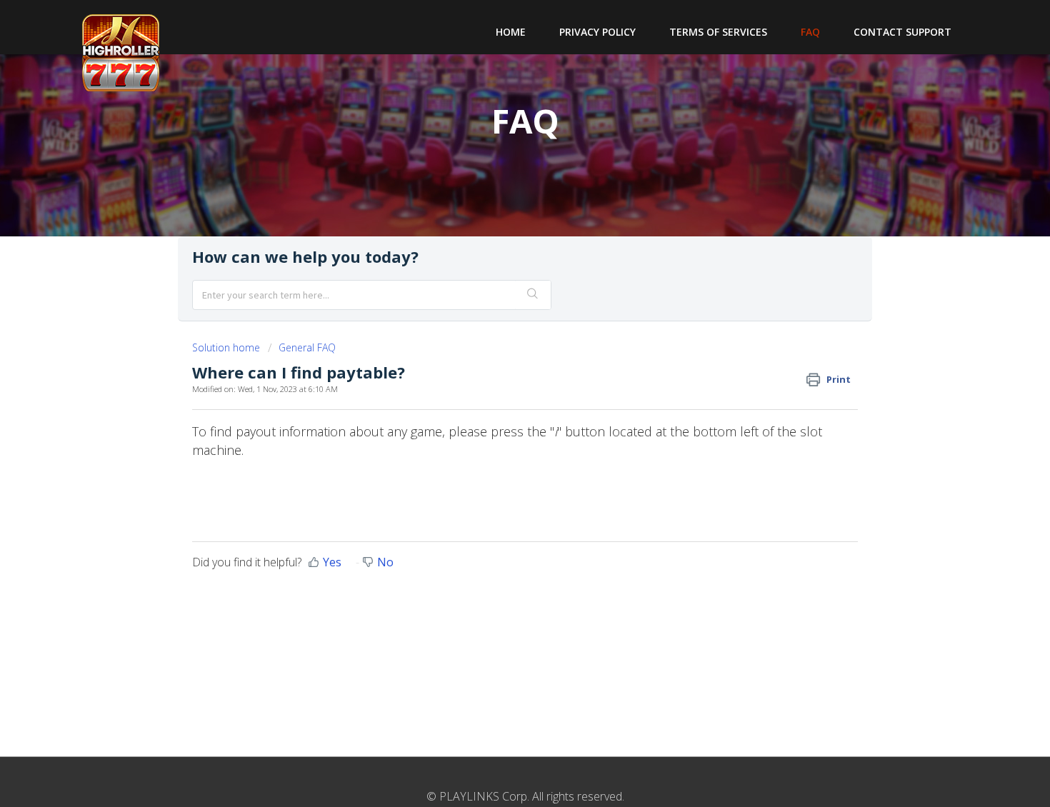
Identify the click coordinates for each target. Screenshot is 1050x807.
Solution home (227, 347)
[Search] (533, 295)
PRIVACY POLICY (597, 32)
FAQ (810, 32)
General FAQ (307, 347)
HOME (511, 32)
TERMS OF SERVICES (718, 32)
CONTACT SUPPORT (902, 32)
